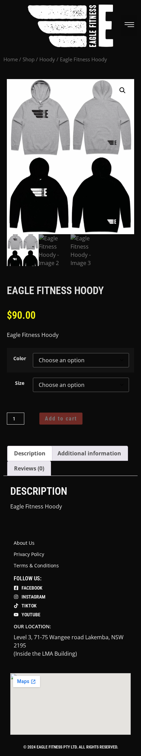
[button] (122, 90)
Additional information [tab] (89, 453)
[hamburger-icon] (129, 25)
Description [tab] (30, 453)
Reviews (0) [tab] (29, 468)
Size (19, 383)
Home (10, 59)
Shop (29, 59)
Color (19, 358)
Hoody (47, 59)
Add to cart (61, 418)
